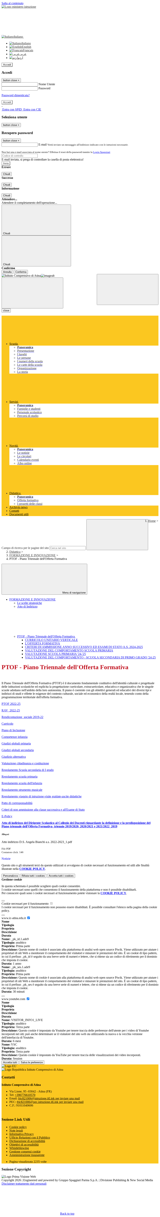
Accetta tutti (61, 875)
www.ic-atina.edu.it (14, 918)
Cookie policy (18, 1127)
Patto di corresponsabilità (17, 803)
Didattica (14, 551)
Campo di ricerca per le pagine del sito (25, 548)
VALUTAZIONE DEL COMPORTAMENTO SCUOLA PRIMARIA (69, 650)
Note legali (16, 1130)
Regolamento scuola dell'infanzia (22, 783)
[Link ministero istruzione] (19, 6)
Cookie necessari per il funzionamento (25, 903)
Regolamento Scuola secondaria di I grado (28, 770)
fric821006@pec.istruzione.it (50, 1102)
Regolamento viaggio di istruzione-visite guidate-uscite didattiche (42, 796)
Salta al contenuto (12, 3)
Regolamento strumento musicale (22, 789)
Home (152, 520)
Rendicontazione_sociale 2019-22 (22, 717)
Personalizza (10, 875)
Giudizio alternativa (14, 756)
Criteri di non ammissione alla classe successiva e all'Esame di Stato (43, 809)
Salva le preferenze (32, 1062)
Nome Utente (46, 84)
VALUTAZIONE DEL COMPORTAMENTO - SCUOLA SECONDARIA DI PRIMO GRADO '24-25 (90, 657)
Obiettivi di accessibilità (24, 1144)
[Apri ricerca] (127, 289)
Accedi (7, 64)
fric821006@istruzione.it (49, 1098)
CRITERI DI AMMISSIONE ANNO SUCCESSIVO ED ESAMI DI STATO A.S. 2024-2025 (84, 647)
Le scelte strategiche (29, 603)
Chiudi (6, 174)
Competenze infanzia (15, 736)
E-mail (42, 144)
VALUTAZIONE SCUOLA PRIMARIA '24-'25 (55, 654)
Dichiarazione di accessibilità (27, 1141)
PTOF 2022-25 (11, 703)
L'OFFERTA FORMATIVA (42, 643)
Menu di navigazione (74, 592)
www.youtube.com (14, 999)
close (6, 310)
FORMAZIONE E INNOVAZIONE (32, 555)
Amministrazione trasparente (26, 1155)
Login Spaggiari (101, 152)
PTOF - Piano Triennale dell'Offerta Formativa (46, 636)
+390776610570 (25, 1095)
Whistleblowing (19, 1148)
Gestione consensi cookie (25, 1151)
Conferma (20, 271)
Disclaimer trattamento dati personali (24, 1183)
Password (44, 88)
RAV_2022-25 (11, 710)
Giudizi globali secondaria (18, 750)
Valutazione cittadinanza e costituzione (25, 763)
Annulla (7, 271)
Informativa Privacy (21, 1134)
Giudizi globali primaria (16, 743)
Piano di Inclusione (13, 730)
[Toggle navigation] (32, 292)
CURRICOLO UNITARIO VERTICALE (51, 640)
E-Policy (7, 816)
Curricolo (7, 723)
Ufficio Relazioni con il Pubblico (29, 1137)
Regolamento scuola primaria (19, 776)
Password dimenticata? (16, 95)
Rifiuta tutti (33, 875)
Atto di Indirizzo (27, 606)
